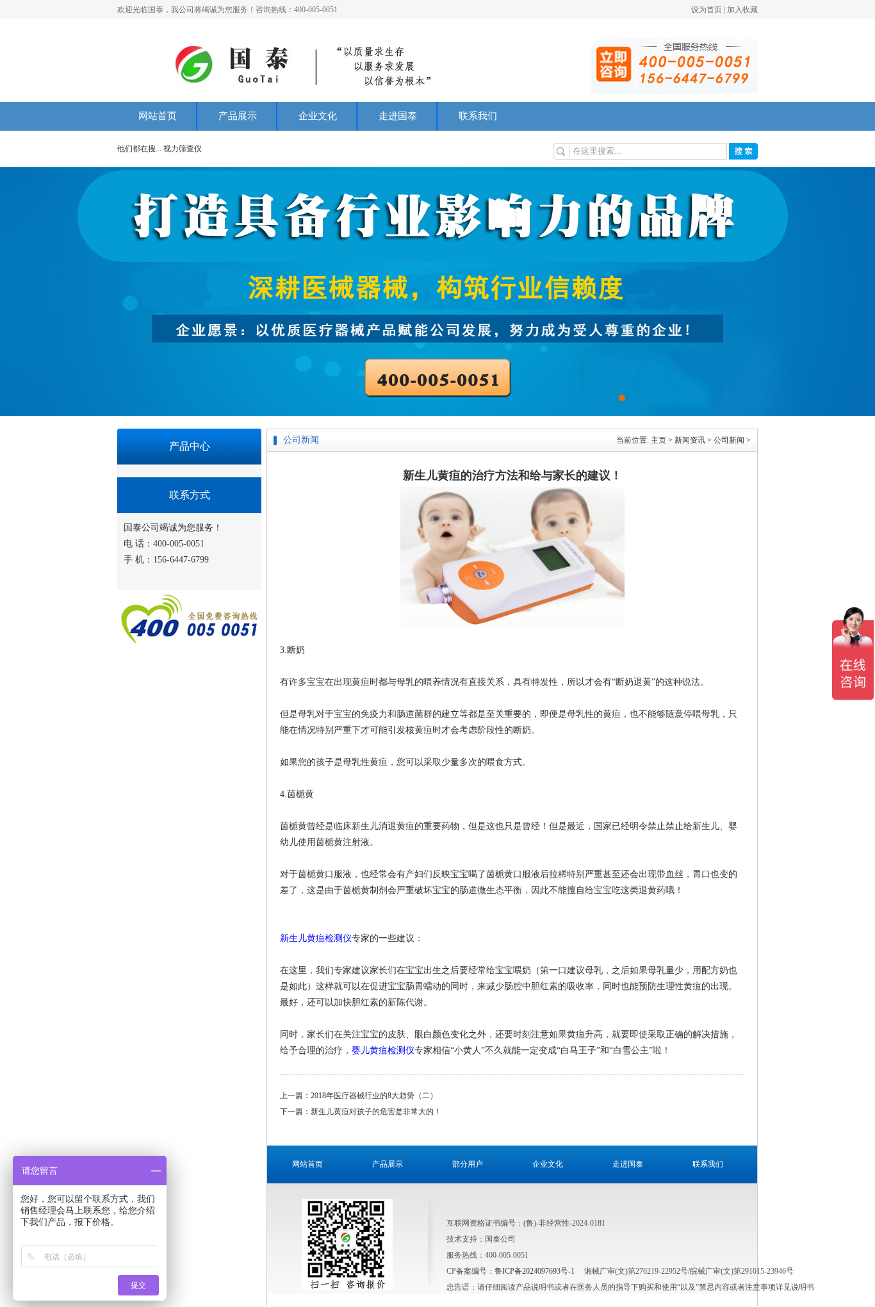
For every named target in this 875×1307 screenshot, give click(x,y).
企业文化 (317, 116)
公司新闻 (729, 440)
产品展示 (237, 116)
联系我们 (478, 116)
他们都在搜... (139, 148)
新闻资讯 (690, 440)
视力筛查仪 (182, 148)
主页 (658, 440)
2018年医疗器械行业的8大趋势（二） (374, 1095)
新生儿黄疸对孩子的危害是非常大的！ (376, 1111)
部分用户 (467, 1164)
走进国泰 (398, 116)
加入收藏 (742, 9)
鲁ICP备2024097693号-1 (535, 1271)
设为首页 (706, 9)
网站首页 (157, 116)
